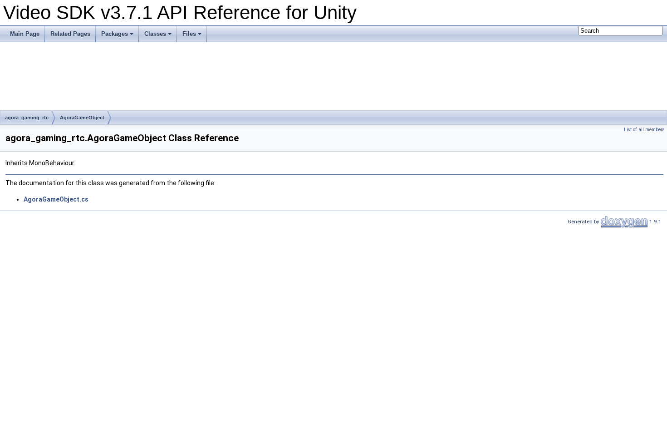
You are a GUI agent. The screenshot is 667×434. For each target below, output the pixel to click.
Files (189, 33)
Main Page (24, 33)
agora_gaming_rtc (27, 117)
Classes (155, 33)
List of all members (644, 130)
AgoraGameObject (82, 117)
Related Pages (70, 33)
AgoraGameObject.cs (56, 199)
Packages (114, 33)
